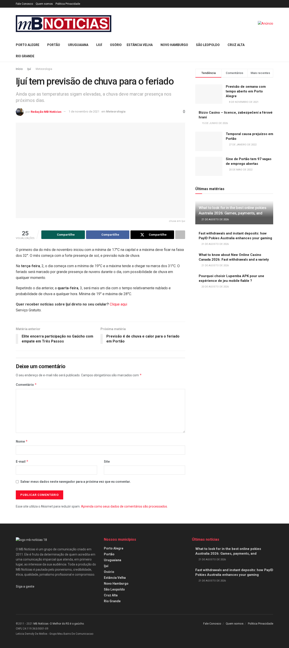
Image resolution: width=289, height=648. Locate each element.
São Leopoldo (208, 45)
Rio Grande (25, 56)
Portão (53, 45)
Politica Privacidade (68, 3)
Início (19, 69)
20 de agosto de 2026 (215, 286)
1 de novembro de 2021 (84, 111)
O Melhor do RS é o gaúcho (67, 623)
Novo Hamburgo (174, 45)
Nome (22, 441)
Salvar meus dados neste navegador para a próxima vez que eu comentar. (75, 481)
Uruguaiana (78, 45)
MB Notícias (41, 623)
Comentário (26, 384)
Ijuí (99, 45)
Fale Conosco (24, 3)
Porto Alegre (27, 45)
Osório (116, 45)
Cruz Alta (236, 45)
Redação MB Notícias (46, 111)
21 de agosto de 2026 (215, 219)
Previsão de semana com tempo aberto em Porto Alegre (246, 91)
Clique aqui (118, 304)
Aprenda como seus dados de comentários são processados (124, 506)
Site (107, 461)
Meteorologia (44, 69)
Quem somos (44, 3)
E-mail (22, 461)
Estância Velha (140, 45)
